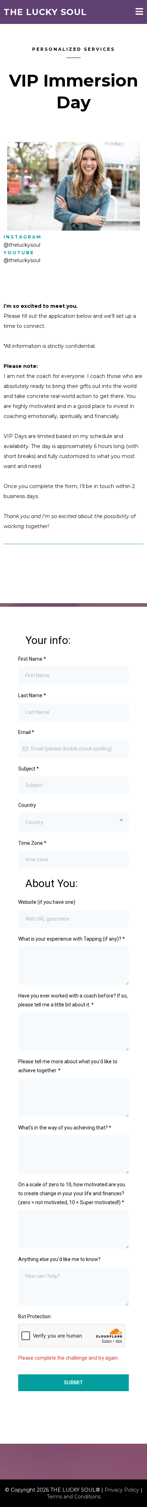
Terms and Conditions (74, 1496)
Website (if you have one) (46, 902)
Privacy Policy (122, 1490)
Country (27, 805)
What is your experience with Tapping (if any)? (71, 939)
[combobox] (73, 822)
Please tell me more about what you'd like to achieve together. (67, 1066)
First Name (32, 659)
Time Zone (32, 843)
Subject (28, 769)
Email (26, 732)
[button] (139, 12)
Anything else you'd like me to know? (59, 1259)
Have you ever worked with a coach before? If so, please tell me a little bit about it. (73, 1000)
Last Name (32, 695)
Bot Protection (34, 1316)
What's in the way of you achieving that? (64, 1128)
